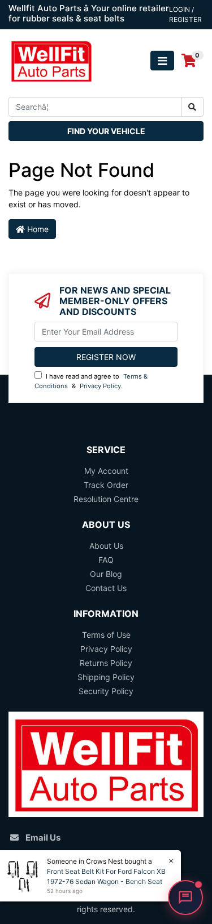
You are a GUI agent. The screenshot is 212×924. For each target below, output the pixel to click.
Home (37, 229)
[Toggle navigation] (162, 60)
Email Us (42, 837)
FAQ (106, 560)
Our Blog (106, 574)
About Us (106, 545)
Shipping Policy (106, 677)
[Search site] (192, 107)
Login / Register (185, 14)
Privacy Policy (100, 386)
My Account (106, 471)
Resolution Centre (106, 499)
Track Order (106, 485)
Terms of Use (106, 634)
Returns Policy (106, 663)
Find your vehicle (106, 131)
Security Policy (106, 691)
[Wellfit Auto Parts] (51, 60)
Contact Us (106, 588)
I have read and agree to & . (91, 381)
